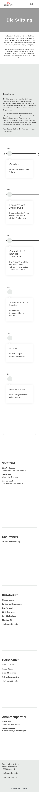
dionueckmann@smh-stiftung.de (14, 470)
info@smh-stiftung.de (10, 624)
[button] (35, 4)
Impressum (6, 777)
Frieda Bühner (7, 669)
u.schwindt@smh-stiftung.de (12, 483)
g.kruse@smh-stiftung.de (11, 477)
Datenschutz (16, 777)
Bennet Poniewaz (9, 673)
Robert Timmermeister (11, 677)
